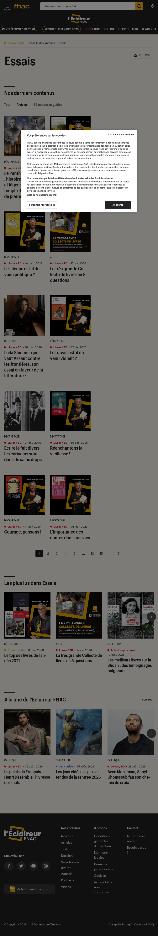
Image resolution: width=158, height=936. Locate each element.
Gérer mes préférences (42, 205)
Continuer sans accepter (121, 134)
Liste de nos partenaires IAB (42, 195)
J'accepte (118, 205)
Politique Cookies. (44, 173)
